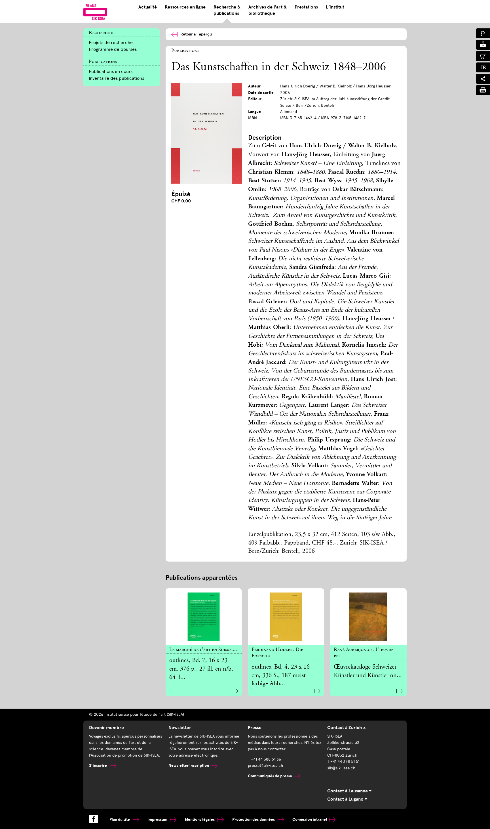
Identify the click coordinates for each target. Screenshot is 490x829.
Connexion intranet (309, 819)
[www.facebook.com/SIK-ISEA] (93, 819)
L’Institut (335, 7)
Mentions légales (200, 819)
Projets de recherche (111, 42)
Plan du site (120, 819)
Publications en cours (110, 71)
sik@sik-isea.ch (341, 768)
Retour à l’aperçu (196, 34)
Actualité (147, 7)
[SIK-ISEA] (95, 12)
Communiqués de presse (270, 776)
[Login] (483, 45)
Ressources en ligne (185, 7)
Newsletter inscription (188, 765)
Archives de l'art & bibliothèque (267, 10)
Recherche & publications (227, 10)
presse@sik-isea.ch (265, 765)
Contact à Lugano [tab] (346, 799)
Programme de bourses (113, 49)
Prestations (306, 7)
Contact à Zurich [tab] (345, 727)
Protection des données (254, 819)
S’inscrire (98, 765)
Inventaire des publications (116, 78)
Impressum (157, 819)
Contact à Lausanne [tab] (348, 791)
